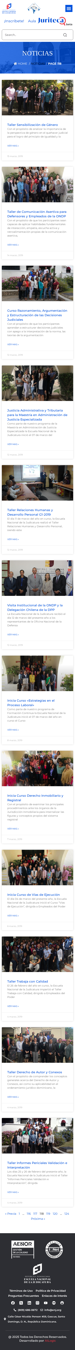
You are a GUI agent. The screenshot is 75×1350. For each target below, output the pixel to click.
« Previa (10, 1213)
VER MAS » (13, 145)
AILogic (50, 1340)
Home (22, 63)
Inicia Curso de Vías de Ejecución (33, 894)
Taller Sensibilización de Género (32, 125)
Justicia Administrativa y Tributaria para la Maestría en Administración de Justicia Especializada (37, 415)
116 (29, 1213)
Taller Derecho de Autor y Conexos (34, 1072)
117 (35, 1213)
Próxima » (38, 1219)
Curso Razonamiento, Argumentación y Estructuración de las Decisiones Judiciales (37, 315)
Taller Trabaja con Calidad (27, 981)
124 (66, 1213)
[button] (68, 8)
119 (48, 1213)
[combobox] (30, 35)
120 (55, 1213)
